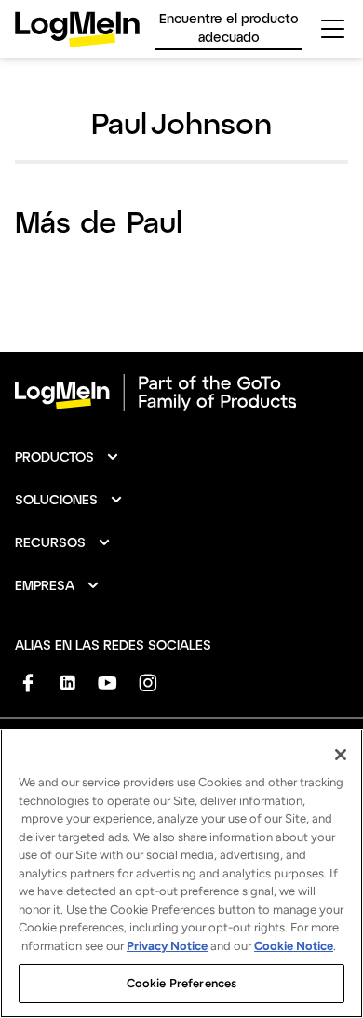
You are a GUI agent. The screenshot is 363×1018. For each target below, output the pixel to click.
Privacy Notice (167, 946)
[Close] (340, 754)
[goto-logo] (181, 392)
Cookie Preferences (181, 983)
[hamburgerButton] (332, 29)
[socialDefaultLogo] (27, 682)
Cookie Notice (293, 946)
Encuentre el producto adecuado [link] (229, 27)
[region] (181, 873)
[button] (67, 457)
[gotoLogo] (77, 29)
